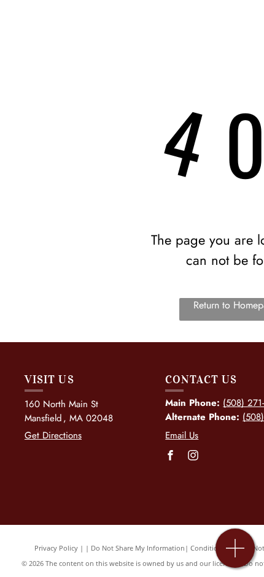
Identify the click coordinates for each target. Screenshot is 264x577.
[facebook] (170, 456)
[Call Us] (235, 554)
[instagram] (193, 456)
